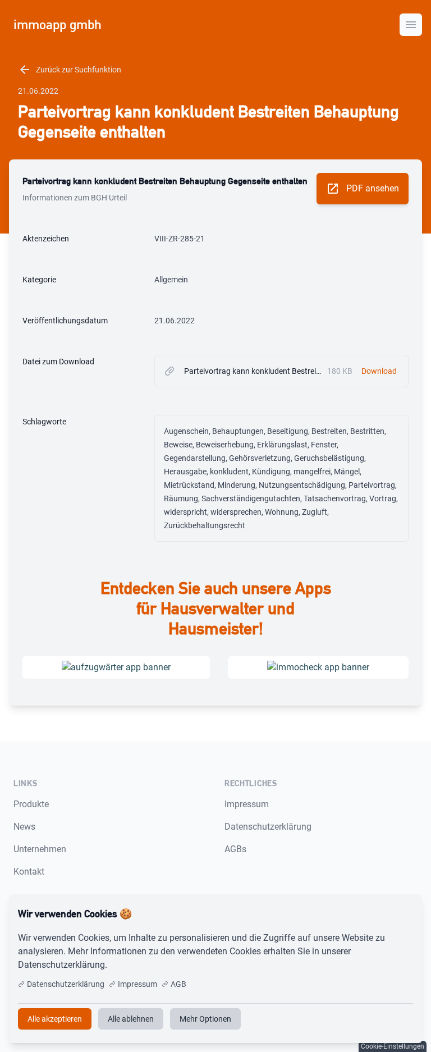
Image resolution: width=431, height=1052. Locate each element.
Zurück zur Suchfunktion (69, 69)
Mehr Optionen (205, 1018)
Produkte (31, 804)
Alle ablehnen (131, 1018)
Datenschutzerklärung (267, 826)
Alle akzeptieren (376, 913)
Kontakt (28, 871)
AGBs (235, 849)
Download (379, 371)
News (24, 826)
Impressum (246, 804)
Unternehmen (39, 849)
